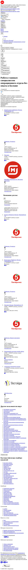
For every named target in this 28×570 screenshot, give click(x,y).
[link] (3, 26)
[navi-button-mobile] (2, 33)
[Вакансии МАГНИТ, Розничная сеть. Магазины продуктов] (15, 170)
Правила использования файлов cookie (10, 11)
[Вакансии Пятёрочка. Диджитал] (15, 128)
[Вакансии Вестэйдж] (15, 383)
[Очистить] (3, 51)
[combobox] (7, 47)
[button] (2, 29)
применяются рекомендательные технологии (13, 553)
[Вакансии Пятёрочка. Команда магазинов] (15, 325)
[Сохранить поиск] (2, 55)
